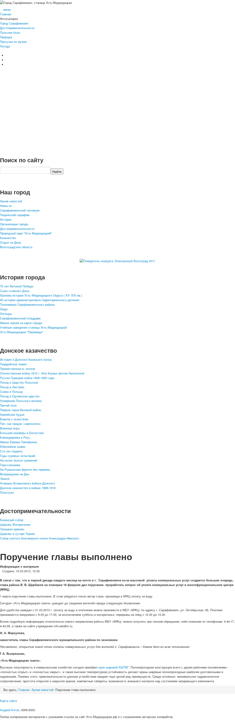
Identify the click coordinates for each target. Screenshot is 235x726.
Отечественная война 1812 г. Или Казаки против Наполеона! (42, 373)
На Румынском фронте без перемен (25, 469)
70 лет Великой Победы (16, 286)
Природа (6, 37)
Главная (5, 14)
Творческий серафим (14, 215)
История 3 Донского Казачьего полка (25, 359)
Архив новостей (11, 201)
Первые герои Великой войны (20, 410)
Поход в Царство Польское (19, 382)
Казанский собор (11, 520)
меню (7, 9)
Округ (4, 309)
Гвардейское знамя (13, 364)
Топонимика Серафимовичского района (27, 304)
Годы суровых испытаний (17, 456)
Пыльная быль (10, 32)
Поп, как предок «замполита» (20, 423)
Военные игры (10, 428)
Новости (5, 206)
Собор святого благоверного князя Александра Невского (39, 538)
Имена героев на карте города (21, 323)
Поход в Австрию (12, 387)
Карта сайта (8, 700)
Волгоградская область (16, 247)
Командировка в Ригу (15, 437)
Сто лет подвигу (11, 451)
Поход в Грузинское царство (19, 396)
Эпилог (5, 478)
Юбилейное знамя (12, 446)
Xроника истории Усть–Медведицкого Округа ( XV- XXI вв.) (41, 295)
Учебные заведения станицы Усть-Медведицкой (33, 327)
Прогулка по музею (13, 41)
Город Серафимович (14, 23)
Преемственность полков (17, 368)
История (5, 219)
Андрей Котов (9, 710)
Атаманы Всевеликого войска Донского (27, 483)
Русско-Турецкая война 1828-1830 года (27, 378)
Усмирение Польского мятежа (21, 401)
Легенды (6, 313)
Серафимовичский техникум (19, 210)
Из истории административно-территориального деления (39, 300)
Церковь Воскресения (15, 524)
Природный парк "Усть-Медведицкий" (26, 233)
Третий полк (8, 405)
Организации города (14, 224)
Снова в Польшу (11, 391)
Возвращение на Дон (14, 474)
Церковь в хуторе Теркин (17, 533)
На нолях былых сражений (18, 460)
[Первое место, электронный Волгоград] (117, 260)
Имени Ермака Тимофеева (18, 442)
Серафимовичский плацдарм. (20, 318)
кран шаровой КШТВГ (114, 667)
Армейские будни (12, 414)
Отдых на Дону (10, 242)
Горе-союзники (10, 465)
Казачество (8, 238)
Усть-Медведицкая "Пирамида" (21, 332)
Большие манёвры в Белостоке (22, 433)
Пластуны (7, 492)
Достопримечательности (17, 28)
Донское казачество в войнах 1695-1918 (28, 488)
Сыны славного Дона (14, 291)
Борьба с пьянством (14, 419)
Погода (5, 46)
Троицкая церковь (12, 529)
